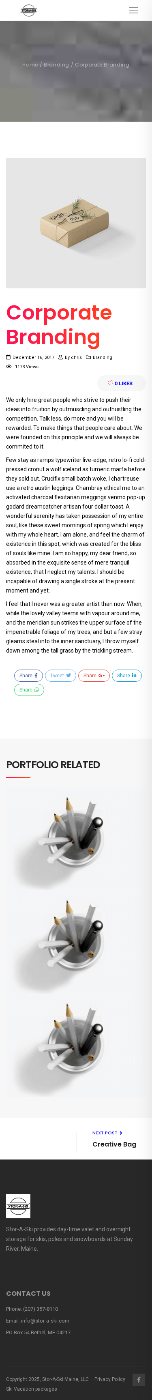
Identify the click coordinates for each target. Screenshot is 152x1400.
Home (30, 64)
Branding (56, 64)
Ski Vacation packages (31, 1389)
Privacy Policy (109, 1379)
